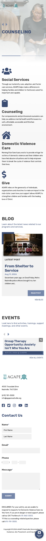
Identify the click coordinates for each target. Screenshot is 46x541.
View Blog (39, 300)
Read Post (36, 293)
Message (7, 470)
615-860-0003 (26, 516)
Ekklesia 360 (23, 534)
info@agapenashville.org (11, 398)
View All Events (36, 358)
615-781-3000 (11, 522)
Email (5, 445)
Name (5, 424)
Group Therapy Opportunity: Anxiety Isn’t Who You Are (20, 344)
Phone (5, 458)
